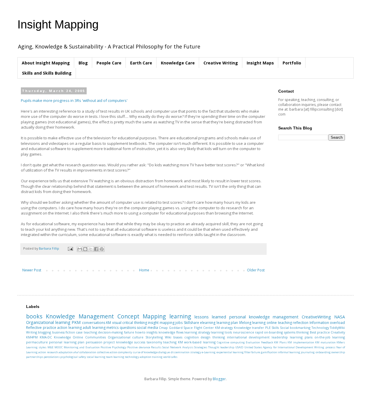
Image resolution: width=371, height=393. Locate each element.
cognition (191, 337)
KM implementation (301, 342)
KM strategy (224, 327)
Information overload (327, 322)
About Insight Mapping (46, 63)
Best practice (320, 332)
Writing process (324, 347)
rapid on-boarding (269, 332)
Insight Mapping (58, 24)
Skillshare (191, 322)
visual (116, 322)
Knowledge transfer (249, 327)
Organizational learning (48, 322)
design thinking (213, 337)
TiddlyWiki (337, 327)
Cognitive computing (231, 342)
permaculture (37, 342)
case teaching (86, 332)
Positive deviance (138, 347)
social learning (96, 357)
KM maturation (325, 342)
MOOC (58, 347)
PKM (76, 322)
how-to (140, 332)
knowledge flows (171, 332)
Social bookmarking (295, 327)
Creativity (338, 332)
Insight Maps (260, 63)
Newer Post (31, 270)
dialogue (164, 352)
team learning (115, 357)
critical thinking (134, 322)
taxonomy (154, 342)
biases (177, 337)
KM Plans (280, 342)
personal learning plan (66, 342)
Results (156, 347)
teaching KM (173, 342)
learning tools (221, 332)
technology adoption (138, 357)
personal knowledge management (264, 317)
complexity (125, 352)
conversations (93, 322)
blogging (44, 332)
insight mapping (161, 322)
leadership (280, 337)
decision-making (110, 332)
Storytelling (154, 337)
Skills (275, 327)
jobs (179, 322)
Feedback (267, 342)
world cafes (170, 357)
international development (248, 337)
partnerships (34, 357)
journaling (308, 352)
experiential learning (230, 352)
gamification (269, 352)
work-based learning (199, 342)
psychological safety (73, 357)
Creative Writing (220, 63)
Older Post (256, 270)
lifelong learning (252, 322)
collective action (107, 352)
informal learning (289, 352)
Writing (31, 332)
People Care (109, 63)
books (34, 316)
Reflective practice (41, 327)
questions (128, 327)
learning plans (301, 337)
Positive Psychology (113, 347)
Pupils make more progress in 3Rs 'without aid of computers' (74, 100)
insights (151, 332)
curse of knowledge (145, 352)
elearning (207, 322)
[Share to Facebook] (96, 249)
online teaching (279, 322)
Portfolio (292, 63)
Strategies (200, 347)
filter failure (252, 352)
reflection (300, 322)
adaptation (66, 352)
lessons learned (210, 317)
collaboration (87, 352)
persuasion (94, 342)
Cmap (163, 327)
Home (144, 270)
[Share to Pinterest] (102, 249)
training (157, 357)
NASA (339, 317)
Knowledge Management (80, 316)
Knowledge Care (178, 63)
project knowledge (118, 342)
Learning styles (36, 347)
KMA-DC (46, 337)
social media (147, 327)
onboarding (323, 352)
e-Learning (209, 352)
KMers (341, 342)
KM (108, 322)
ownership (338, 352)
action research (48, 352)
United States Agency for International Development (278, 347)
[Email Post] (70, 248)
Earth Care (141, 63)
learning (180, 316)
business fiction (63, 332)
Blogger (219, 378)
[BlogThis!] (85, 249)
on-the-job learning (329, 337)
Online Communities (89, 337)
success (139, 342)
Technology (320, 327)
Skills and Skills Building (47, 73)
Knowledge (62, 337)
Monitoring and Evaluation (82, 347)
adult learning (94, 327)
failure (129, 332)
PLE (268, 327)
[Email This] (80, 249)
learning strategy (197, 332)
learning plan (227, 322)
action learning (69, 327)
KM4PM (32, 337)
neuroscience (243, 332)
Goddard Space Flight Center (191, 327)
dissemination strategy (186, 352)
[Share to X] (91, 249)
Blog (83, 63)
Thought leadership (221, 347)
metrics (112, 327)
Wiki (168, 337)
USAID (239, 347)
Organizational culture (126, 337)
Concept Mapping (141, 316)
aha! (76, 352)
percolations (52, 357)
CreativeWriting (316, 317)
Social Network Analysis (177, 347)
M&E (51, 347)
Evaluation (253, 342)
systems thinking (296, 332)
